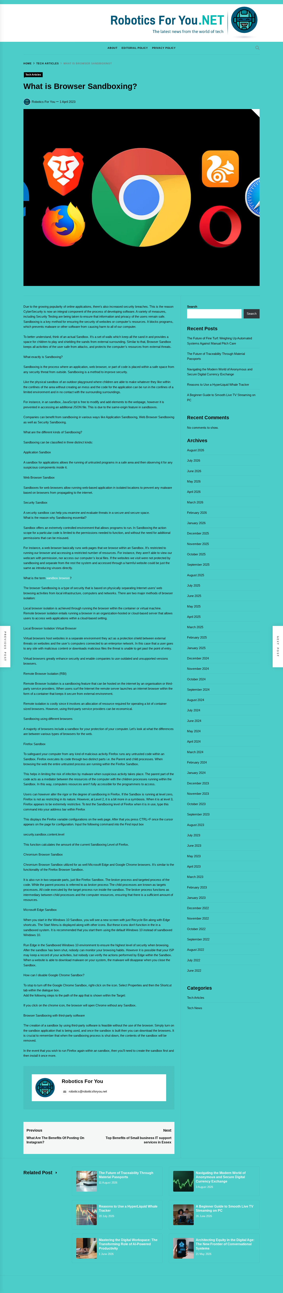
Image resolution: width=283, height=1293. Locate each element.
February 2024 (197, 762)
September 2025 (198, 564)
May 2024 (194, 731)
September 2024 (198, 689)
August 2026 (195, 450)
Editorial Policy (135, 48)
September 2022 (198, 939)
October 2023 (196, 804)
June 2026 (194, 471)
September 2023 (198, 814)
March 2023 (195, 877)
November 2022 (198, 918)
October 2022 (196, 929)
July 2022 (193, 960)
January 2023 (196, 897)
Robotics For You (43, 101)
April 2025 (194, 616)
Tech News (194, 1008)
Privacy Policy (164, 48)
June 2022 (194, 970)
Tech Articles (33, 74)
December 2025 (198, 533)
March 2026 (195, 502)
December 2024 (198, 658)
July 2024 (193, 710)
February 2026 (197, 512)
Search (192, 306)
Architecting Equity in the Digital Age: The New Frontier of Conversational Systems (225, 1244)
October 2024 (196, 679)
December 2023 (198, 783)
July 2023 (193, 835)
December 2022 (198, 908)
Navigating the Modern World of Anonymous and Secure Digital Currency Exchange (221, 1177)
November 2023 (198, 793)
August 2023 (195, 825)
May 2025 (194, 606)
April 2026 (194, 491)
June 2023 (194, 845)
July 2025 (193, 585)
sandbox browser (58, 578)
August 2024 (195, 700)
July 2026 (193, 460)
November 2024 (198, 668)
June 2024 (194, 721)
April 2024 (194, 741)
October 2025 (196, 554)
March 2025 (195, 627)
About (112, 48)
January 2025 (196, 648)
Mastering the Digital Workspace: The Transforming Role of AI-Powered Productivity (128, 1244)
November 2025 (198, 544)
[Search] (257, 48)
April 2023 (194, 866)
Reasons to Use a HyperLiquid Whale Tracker (218, 384)
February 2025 (197, 637)
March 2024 (195, 752)
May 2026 (194, 481)
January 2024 (196, 772)
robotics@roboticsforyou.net (88, 1091)
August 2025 (195, 575)
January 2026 (196, 523)
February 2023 (197, 887)
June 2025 (194, 596)
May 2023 (194, 856)
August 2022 (195, 949)
